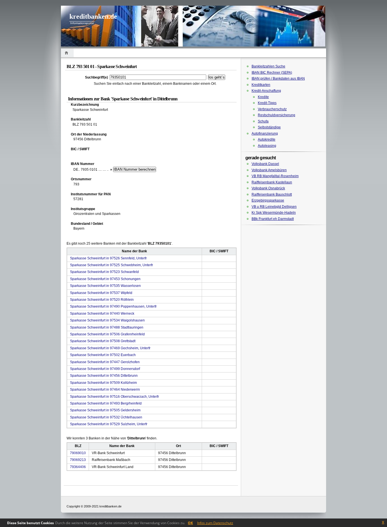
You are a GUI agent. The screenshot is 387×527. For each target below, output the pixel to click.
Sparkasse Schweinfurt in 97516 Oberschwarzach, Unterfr (114, 397)
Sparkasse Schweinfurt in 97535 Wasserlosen (105, 286)
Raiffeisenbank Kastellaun (272, 182)
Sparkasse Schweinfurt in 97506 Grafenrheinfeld (107, 334)
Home (67, 52)
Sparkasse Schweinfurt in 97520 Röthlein (102, 300)
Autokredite (266, 139)
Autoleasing (267, 146)
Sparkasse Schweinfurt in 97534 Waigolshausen (107, 320)
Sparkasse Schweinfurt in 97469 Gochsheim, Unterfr (110, 348)
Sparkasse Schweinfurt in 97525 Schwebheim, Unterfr (111, 265)
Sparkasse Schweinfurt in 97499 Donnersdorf (105, 369)
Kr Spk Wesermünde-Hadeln (274, 213)
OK (190, 522)
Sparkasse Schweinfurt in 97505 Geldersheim (105, 410)
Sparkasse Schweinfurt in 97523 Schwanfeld (104, 272)
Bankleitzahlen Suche (268, 66)
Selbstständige (269, 127)
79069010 (78, 453)
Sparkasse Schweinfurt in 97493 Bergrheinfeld (106, 403)
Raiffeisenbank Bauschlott (272, 194)
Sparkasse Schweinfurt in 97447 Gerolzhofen (105, 362)
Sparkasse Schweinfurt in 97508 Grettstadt (102, 341)
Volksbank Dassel (265, 164)
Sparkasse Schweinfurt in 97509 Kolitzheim (103, 383)
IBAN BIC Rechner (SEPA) (272, 73)
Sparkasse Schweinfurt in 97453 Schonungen (105, 279)
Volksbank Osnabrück (268, 188)
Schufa (263, 121)
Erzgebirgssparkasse (268, 200)
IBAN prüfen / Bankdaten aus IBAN (278, 79)
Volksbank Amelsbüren (269, 170)
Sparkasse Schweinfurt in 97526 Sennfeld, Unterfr (108, 258)
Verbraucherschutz (272, 109)
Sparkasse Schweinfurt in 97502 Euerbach (103, 355)
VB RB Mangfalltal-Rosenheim (275, 176)
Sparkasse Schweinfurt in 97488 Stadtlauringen (106, 327)
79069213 (78, 460)
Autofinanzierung (265, 134)
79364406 (78, 467)
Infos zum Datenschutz (215, 522)
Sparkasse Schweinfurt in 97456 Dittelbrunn (104, 376)
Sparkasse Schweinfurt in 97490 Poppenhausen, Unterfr (113, 306)
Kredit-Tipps (267, 103)
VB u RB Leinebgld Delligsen (274, 207)
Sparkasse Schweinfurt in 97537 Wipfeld (101, 293)
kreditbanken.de (93, 16)
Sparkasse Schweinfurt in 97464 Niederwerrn (105, 389)
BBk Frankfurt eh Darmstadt (273, 219)
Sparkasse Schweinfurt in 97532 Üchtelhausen (106, 417)
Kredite (263, 97)
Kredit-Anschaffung (266, 91)
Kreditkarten (261, 85)
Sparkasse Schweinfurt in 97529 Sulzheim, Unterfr (108, 424)
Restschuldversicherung (276, 115)
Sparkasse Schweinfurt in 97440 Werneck (102, 314)
